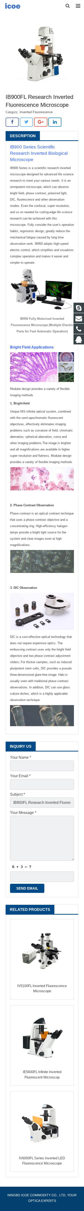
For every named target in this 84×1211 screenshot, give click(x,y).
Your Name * (20, 757)
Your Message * (23, 813)
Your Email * (20, 776)
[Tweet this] (26, 122)
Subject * (17, 794)
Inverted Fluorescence (36, 112)
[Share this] (12, 122)
